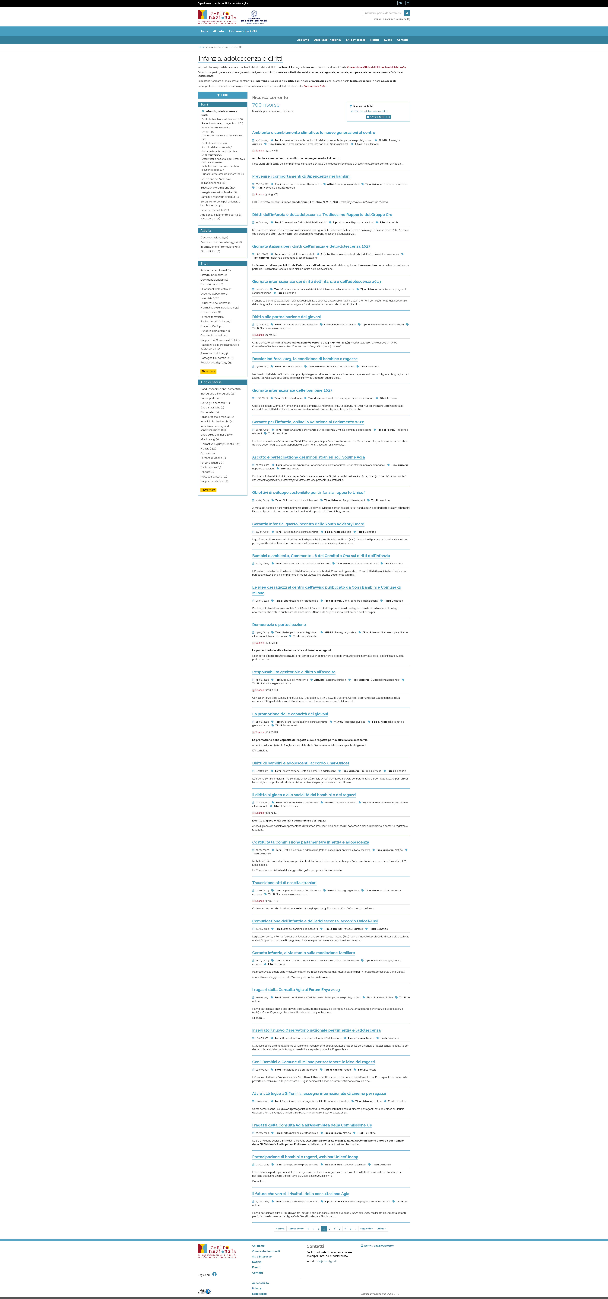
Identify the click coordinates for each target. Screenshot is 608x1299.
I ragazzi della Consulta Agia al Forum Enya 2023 (296, 989)
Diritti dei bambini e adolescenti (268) (223, 119)
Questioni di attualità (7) (214, 335)
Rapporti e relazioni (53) (214, 481)
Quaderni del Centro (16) (215, 330)
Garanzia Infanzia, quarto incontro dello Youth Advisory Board (308, 524)
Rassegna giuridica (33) (214, 353)
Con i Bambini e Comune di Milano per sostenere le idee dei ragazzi (313, 1062)
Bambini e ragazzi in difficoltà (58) (220, 196)
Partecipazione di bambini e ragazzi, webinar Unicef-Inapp (305, 1157)
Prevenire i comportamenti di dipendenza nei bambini (301, 176)
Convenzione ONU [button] (243, 31)
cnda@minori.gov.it (326, 1261)
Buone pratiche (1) (211, 398)
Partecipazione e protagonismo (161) (222, 123)
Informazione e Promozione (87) (220, 246)
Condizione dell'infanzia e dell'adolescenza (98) (215, 180)
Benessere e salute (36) (214, 210)
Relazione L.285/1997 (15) (216, 362)
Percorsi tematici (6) (212, 316)
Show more (208, 371)
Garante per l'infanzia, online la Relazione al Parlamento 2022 (308, 422)
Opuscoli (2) (207, 453)
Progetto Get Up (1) (212, 326)
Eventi (388, 39)
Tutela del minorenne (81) (216, 127)
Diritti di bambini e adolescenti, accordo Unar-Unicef (300, 763)
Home (201, 47)
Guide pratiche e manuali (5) (217, 416)
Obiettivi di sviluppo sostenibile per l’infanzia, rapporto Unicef (308, 492)
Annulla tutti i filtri (380, 117)
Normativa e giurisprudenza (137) (220, 444)
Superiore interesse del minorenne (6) (223, 174)
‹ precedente (296, 1228)
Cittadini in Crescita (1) (213, 274)
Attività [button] (218, 31)
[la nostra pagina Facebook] (214, 1274)
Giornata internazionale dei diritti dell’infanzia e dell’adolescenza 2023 (316, 281)
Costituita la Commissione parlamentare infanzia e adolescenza (310, 842)
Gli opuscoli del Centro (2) (215, 289)
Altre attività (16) (210, 251)
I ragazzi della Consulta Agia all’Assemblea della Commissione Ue (312, 1125)
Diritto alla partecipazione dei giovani (286, 316)
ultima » (381, 1228)
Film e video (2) (209, 412)
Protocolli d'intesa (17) (213, 476)
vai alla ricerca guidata (390, 19)
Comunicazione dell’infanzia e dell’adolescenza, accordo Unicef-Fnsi (315, 921)
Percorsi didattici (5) (212, 462)
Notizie (375, 39)
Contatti (402, 39)
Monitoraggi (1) (209, 439)
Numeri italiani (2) (210, 312)
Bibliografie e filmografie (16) (217, 393)
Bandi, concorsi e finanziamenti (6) (220, 389)
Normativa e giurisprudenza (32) (219, 307)
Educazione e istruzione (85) (217, 187)
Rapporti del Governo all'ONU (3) (220, 340)
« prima (280, 1228)
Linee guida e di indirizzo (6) (217, 434)
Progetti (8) (207, 471)
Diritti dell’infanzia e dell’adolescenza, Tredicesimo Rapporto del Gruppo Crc (322, 214)
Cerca (407, 13)
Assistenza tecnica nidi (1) (215, 270)
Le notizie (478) (209, 298)
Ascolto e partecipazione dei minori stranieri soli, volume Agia (308, 457)
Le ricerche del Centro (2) (215, 303)
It (408, 3)
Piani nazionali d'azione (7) (215, 321)
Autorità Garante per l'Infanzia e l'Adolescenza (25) (219, 153)
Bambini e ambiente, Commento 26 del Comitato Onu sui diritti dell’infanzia (321, 555)
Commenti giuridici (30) (214, 279)
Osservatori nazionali (327, 39)
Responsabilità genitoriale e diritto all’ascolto (294, 672)
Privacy (257, 1288)
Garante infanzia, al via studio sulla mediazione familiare (303, 952)
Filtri (224, 95)
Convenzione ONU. (315, 86)
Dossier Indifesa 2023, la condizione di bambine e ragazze (305, 358)
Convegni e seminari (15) (215, 402)
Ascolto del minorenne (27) (217, 147)
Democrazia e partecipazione (279, 624)
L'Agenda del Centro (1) (214, 293)
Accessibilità (260, 1283)
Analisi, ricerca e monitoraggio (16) (221, 242)
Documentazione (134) (214, 237)
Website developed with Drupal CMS (380, 1294)
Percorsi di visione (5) (213, 457)
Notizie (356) (208, 448)
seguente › (366, 1228)
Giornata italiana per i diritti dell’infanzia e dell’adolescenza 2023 (311, 246)
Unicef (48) (208, 131)
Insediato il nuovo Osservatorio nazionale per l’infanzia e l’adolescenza (316, 1030)
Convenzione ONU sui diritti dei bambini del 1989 (376, 67)
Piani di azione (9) (210, 467)
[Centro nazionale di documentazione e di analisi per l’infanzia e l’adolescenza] (217, 17)
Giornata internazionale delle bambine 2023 (292, 390)
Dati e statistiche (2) (212, 407)
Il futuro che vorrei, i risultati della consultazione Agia (300, 1193)
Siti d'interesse (356, 39)
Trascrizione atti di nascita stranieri (284, 882)
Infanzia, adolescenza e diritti (370, 111)
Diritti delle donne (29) (214, 143)
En (400, 3)
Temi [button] (204, 31)
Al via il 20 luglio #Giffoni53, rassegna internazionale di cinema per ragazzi (319, 1093)
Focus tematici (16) (211, 284)
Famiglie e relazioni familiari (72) (219, 192)
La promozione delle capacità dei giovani (290, 714)
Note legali (259, 1293)
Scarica (259, 150)
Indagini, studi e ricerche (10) (217, 421)
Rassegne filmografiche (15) (217, 357)
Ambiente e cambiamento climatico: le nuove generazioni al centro (313, 132)
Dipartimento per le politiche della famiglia (223, 3)
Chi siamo (303, 39)
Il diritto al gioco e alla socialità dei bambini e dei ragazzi (304, 794)
